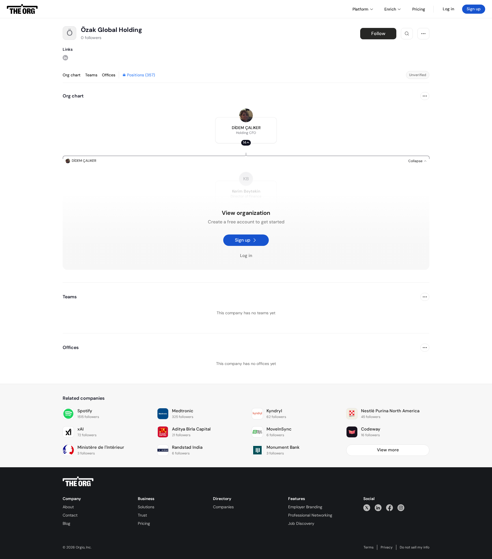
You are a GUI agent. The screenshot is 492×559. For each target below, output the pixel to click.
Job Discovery (301, 523)
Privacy (387, 547)
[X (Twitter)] (366, 507)
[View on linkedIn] (65, 57)
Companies (223, 506)
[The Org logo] (78, 481)
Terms (369, 547)
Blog (66, 523)
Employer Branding (305, 506)
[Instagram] (400, 507)
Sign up (474, 8)
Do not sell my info (414, 547)
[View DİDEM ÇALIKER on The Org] (246, 115)
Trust (142, 515)
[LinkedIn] (378, 507)
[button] (246, 130)
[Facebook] (389, 507)
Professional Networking (310, 515)
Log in (448, 8)
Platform (360, 9)
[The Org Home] (22, 9)
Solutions (146, 506)
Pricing (144, 523)
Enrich (390, 9)
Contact (70, 515)
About (68, 506)
